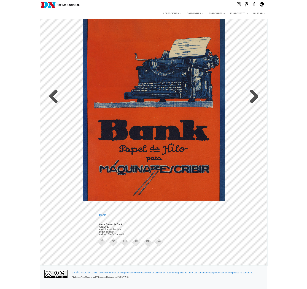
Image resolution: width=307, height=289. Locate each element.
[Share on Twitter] (113, 242)
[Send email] (147, 242)
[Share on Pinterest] (136, 242)
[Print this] (159, 242)
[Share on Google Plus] (124, 242)
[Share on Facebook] (102, 242)
